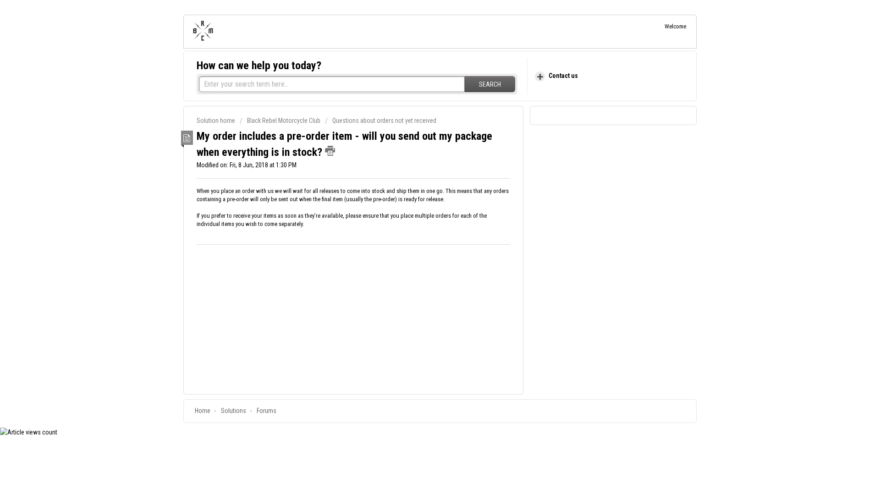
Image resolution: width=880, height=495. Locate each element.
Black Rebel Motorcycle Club (283, 120)
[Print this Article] (330, 151)
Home (202, 410)
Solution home (216, 120)
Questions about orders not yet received (384, 120)
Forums (266, 410)
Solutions (233, 410)
